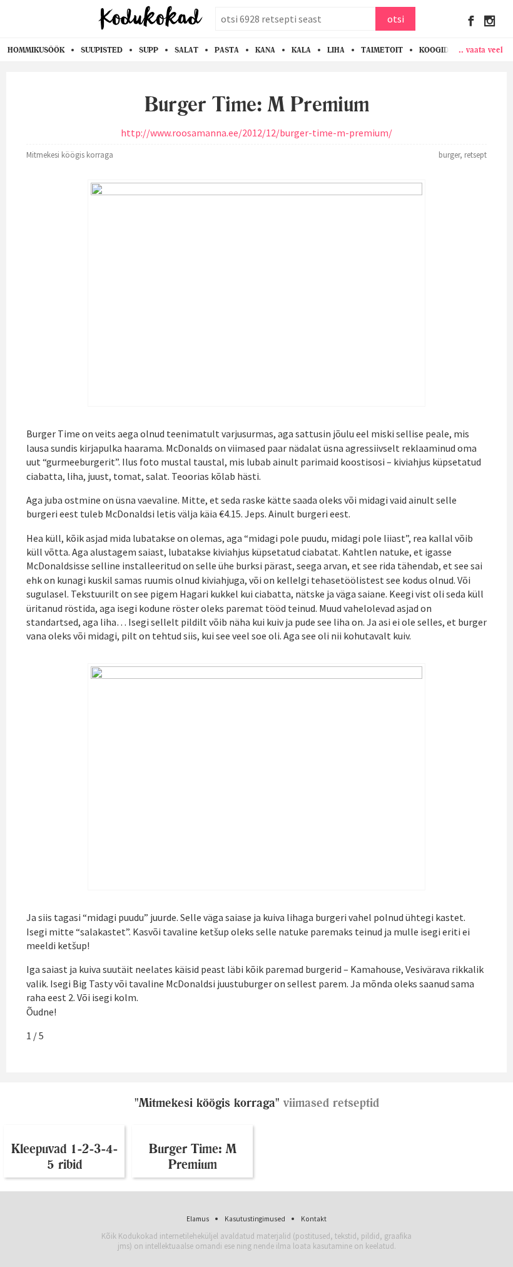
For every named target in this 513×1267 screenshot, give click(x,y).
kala (301, 50)
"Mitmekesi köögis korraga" (207, 1103)
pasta (227, 50)
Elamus (197, 1218)
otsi (395, 19)
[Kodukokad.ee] (150, 19)
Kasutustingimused (255, 1218)
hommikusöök (36, 50)
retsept (475, 155)
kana (265, 50)
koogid (434, 50)
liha (336, 50)
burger (449, 155)
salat (186, 50)
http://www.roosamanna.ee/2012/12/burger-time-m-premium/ (256, 132)
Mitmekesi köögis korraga (69, 155)
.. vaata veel (481, 49)
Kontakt (314, 1218)
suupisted (102, 50)
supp (148, 50)
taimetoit (382, 50)
